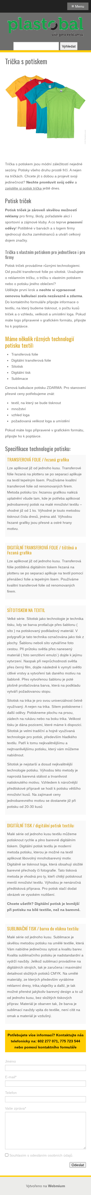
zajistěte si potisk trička (23, 188)
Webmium (56, 1186)
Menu (78, 6)
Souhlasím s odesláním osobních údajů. (41, 1155)
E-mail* (10, 1077)
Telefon (11, 1093)
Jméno (10, 1061)
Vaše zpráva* (15, 1108)
